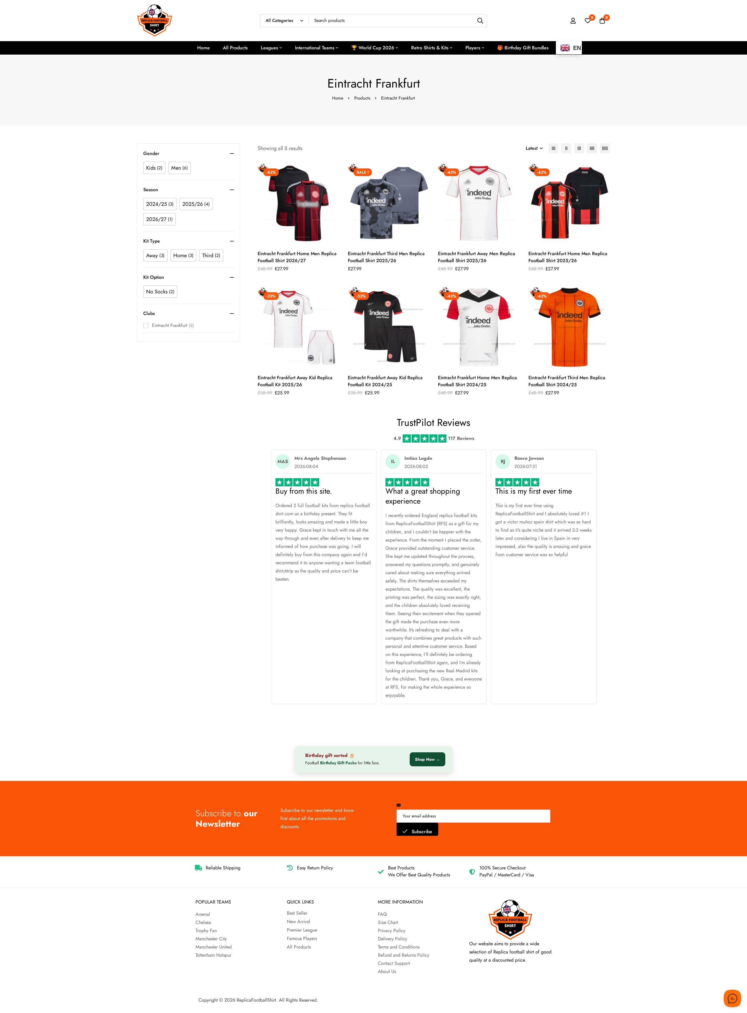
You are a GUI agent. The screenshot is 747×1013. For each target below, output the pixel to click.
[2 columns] (566, 148)
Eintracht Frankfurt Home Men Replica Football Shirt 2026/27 (297, 257)
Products (362, 98)
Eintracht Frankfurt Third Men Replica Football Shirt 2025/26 (386, 257)
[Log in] (573, 21)
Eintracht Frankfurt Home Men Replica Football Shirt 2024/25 (477, 381)
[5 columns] (605, 148)
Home (337, 98)
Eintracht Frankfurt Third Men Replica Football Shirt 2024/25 (566, 381)
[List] (553, 148)
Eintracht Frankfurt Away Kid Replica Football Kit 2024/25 (385, 381)
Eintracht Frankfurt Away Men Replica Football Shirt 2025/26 (476, 257)
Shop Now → (427, 759)
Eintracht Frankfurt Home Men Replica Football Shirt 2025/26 (567, 257)
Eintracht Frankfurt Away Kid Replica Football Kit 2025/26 (295, 381)
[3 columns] (579, 148)
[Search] (480, 20)
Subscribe (421, 831)
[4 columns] (592, 148)
